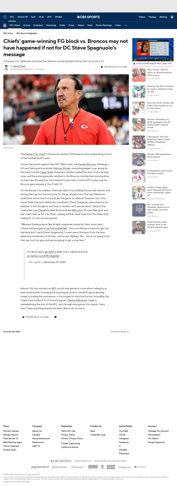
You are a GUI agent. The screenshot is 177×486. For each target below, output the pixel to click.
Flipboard (124, 453)
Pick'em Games (11, 431)
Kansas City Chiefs (35, 154)
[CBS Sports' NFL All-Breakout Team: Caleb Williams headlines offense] (138, 142)
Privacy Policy (68, 434)
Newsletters (154, 434)
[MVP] (111, 466)
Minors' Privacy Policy (72, 438)
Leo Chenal (39, 210)
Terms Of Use (68, 431)
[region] (153, 49)
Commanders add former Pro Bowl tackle (160, 172)
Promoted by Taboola (118, 332)
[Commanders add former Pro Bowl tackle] (138, 176)
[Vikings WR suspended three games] (138, 159)
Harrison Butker (61, 168)
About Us (37, 431)
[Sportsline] (59, 466)
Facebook (124, 442)
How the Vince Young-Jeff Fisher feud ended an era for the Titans (160, 105)
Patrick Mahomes (77, 300)
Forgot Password (156, 442)
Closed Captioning (70, 443)
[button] (126, 25)
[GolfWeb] (140, 467)
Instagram (124, 438)
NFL (54, 288)
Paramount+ (38, 442)
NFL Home (8, 33)
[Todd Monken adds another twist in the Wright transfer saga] (138, 227)
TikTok (122, 434)
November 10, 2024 (55, 262)
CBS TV (36, 446)
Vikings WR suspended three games (159, 155)
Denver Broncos (87, 164)
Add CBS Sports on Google (115, 67)
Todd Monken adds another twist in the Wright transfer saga (157, 225)
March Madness (11, 446)
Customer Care (98, 434)
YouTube (123, 431)
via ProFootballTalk (56, 228)
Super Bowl (46, 172)
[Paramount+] (77, 466)
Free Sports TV (10, 438)
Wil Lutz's (77, 210)
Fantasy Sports (10, 434)
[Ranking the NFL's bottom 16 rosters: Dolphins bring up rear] (138, 91)
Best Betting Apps (12, 442)
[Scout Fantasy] (124, 467)
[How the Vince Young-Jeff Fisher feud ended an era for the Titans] (138, 108)
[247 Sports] (40, 466)
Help (92, 431)
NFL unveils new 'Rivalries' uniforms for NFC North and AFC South (158, 208)
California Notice (69, 447)
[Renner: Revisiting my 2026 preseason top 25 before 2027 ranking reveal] (138, 124)
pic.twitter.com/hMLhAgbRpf (43, 256)
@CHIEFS (50, 252)
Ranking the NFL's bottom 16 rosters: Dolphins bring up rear (160, 89)
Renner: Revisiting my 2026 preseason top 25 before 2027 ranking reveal (159, 123)
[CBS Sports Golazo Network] (111, 460)
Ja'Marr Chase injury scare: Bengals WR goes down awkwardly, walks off (159, 191)
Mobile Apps (9, 449)
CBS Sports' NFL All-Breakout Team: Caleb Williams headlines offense (158, 140)
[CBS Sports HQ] (83, 460)
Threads (123, 449)
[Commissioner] (95, 466)
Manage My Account (158, 431)
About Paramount (41, 438)
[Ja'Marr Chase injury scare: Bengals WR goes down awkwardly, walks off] (138, 192)
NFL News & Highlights (26, 33)
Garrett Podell (19, 66)
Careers (36, 434)
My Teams (153, 438)
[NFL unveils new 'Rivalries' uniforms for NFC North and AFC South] (138, 210)
